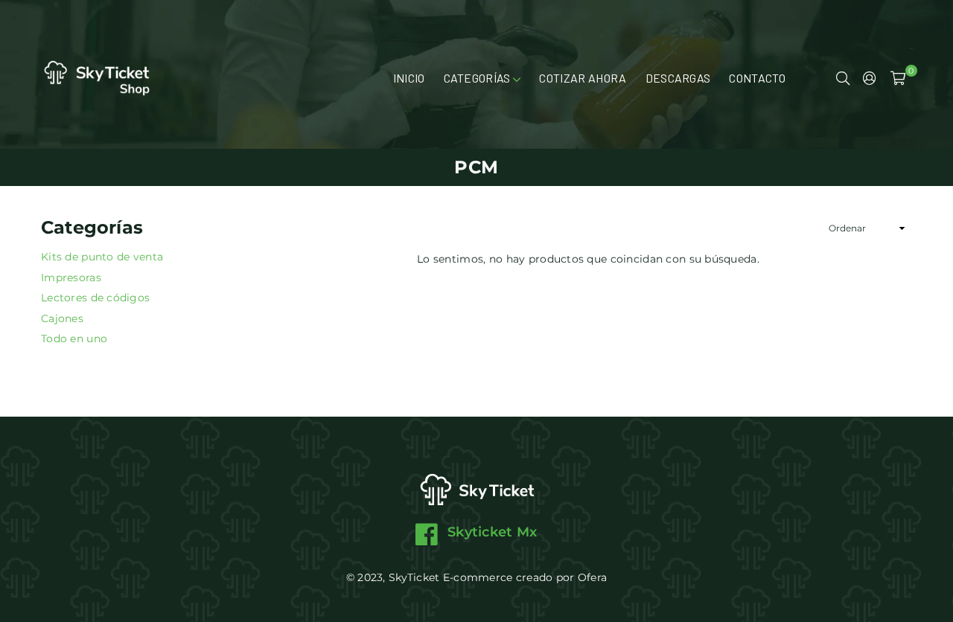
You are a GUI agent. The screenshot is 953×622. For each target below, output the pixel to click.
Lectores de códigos (95, 297)
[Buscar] (842, 78)
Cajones (62, 318)
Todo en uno (74, 338)
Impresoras (71, 277)
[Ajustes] (869, 78)
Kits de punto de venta (102, 256)
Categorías (479, 78)
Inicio (409, 78)
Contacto (757, 78)
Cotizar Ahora (582, 78)
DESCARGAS (678, 78)
